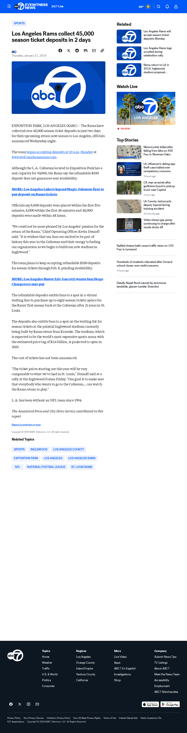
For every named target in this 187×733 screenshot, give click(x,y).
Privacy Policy (14, 718)
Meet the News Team (167, 674)
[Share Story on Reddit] (77, 50)
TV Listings (160, 662)
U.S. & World (49, 674)
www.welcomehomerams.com (34, 156)
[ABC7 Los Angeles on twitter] (19, 704)
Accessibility (161, 680)
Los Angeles (83, 656)
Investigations (122, 674)
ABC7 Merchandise (166, 691)
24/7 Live (57, 6)
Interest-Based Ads (128, 718)
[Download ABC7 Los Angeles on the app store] (150, 704)
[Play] (146, 108)
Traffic (46, 668)
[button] (9, 6)
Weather (47, 662)
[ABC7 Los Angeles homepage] (31, 7)
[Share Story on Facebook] (60, 50)
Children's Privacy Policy (58, 718)
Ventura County (85, 674)
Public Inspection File (151, 718)
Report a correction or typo (26, 424)
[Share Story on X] (69, 50)
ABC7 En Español (125, 668)
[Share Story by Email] (94, 50)
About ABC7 (162, 668)
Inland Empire (84, 668)
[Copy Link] (102, 50)
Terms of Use (110, 718)
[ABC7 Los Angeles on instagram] (28, 704)
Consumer (48, 686)
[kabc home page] (15, 655)
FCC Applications (15, 722)
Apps (117, 662)
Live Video (120, 656)
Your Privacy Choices (34, 718)
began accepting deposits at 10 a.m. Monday (59, 151)
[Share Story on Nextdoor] (85, 50)
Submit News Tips (165, 656)
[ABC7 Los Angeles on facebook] (11, 704)
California (82, 680)
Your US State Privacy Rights (87, 718)
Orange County (85, 662)
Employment (162, 686)
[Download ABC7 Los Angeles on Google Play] (170, 704)
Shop (117, 680)
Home (45, 656)
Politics (46, 680)
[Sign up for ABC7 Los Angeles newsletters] (37, 704)
